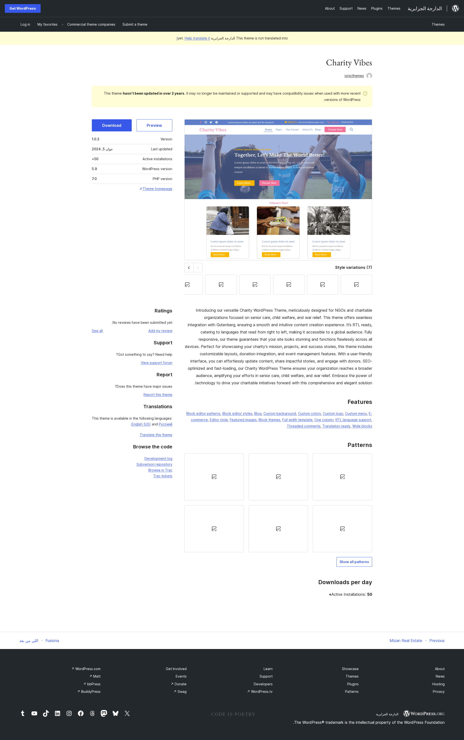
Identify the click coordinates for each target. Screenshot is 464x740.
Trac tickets (162, 476)
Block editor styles (237, 413)
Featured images (243, 420)
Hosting (438, 684)
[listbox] (278, 502)
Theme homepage (157, 189)
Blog (257, 413)
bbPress (92, 684)
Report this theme (158, 395)
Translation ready (336, 426)
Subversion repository (154, 464)
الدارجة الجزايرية (387, 714)
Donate (179, 684)
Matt (95, 676)
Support (266, 676)
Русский (165, 424)
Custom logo (333, 413)
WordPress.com (86, 669)
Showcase (350, 669)
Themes (438, 24)
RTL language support (353, 420)
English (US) (141, 424)
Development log (158, 458)
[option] (342, 476)
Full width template (297, 420)
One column (324, 420)
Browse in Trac (160, 470)
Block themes (269, 420)
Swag (180, 691)
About (440, 669)
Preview (154, 125)
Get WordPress (22, 8)
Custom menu (356, 413)
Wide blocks (362, 426)
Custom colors (309, 413)
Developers (263, 684)
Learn (268, 669)
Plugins (353, 684)
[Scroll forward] (188, 267)
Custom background (279, 413)
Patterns (352, 691)
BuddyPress (89, 691)
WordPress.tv (260, 691)
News (440, 676)
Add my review (160, 331)
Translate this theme (156, 435)
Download (111, 125)
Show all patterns (354, 562)
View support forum (156, 363)
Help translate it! (193, 38)
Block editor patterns (203, 413)
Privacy (439, 691)
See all (97, 331)
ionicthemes (354, 76)
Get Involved (176, 669)
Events (181, 676)
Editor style (219, 420)
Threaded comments (303, 426)
